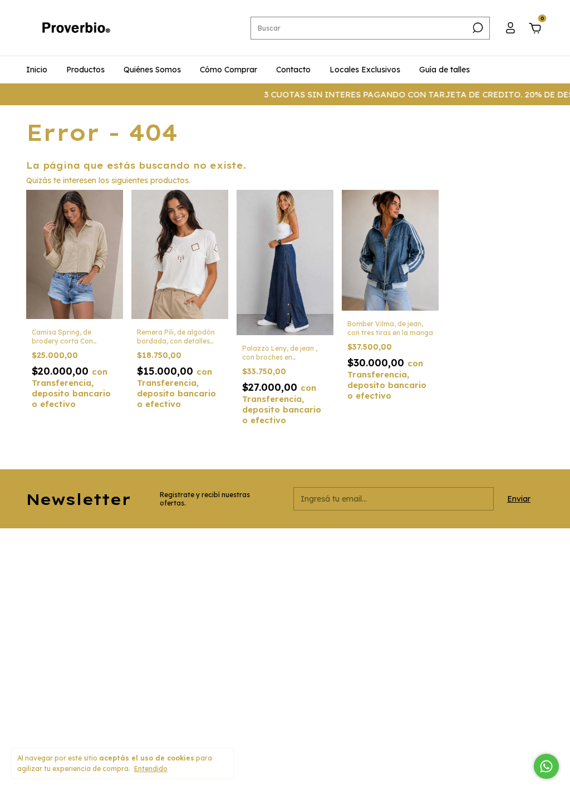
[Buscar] (476, 28)
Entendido (151, 768)
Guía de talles (444, 70)
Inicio (36, 70)
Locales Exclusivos (365, 70)
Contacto (293, 70)
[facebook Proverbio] (406, 551)
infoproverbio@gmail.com (247, 622)
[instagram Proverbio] (386, 551)
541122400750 (228, 575)
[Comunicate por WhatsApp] (546, 766)
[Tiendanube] (509, 729)
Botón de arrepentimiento (321, 731)
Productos (85, 70)
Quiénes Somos (152, 70)
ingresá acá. (255, 731)
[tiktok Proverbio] (425, 551)
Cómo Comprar (228, 70)
